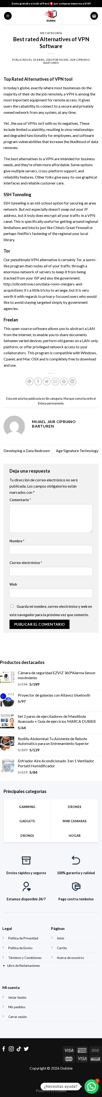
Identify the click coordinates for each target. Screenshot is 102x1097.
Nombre (16, 541)
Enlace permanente (51, 403)
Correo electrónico (25, 563)
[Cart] (94, 16)
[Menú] (8, 16)
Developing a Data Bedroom (27, 450)
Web (13, 584)
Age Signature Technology (77, 450)
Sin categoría (51, 33)
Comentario (20, 500)
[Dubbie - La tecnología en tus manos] (51, 16)
